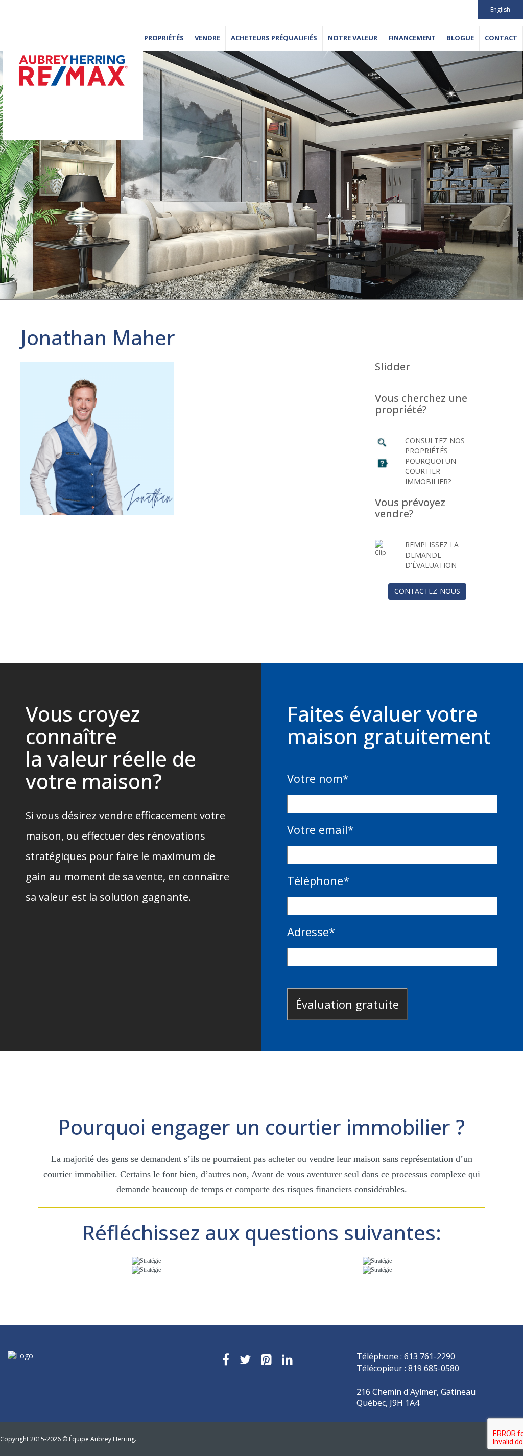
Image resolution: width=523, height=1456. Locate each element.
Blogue (460, 37)
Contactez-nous (427, 591)
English (500, 9)
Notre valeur (352, 37)
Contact (501, 37)
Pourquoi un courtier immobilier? (430, 471)
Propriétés (164, 37)
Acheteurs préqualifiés (274, 37)
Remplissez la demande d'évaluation (432, 555)
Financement (412, 37)
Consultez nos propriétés (435, 446)
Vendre (207, 37)
